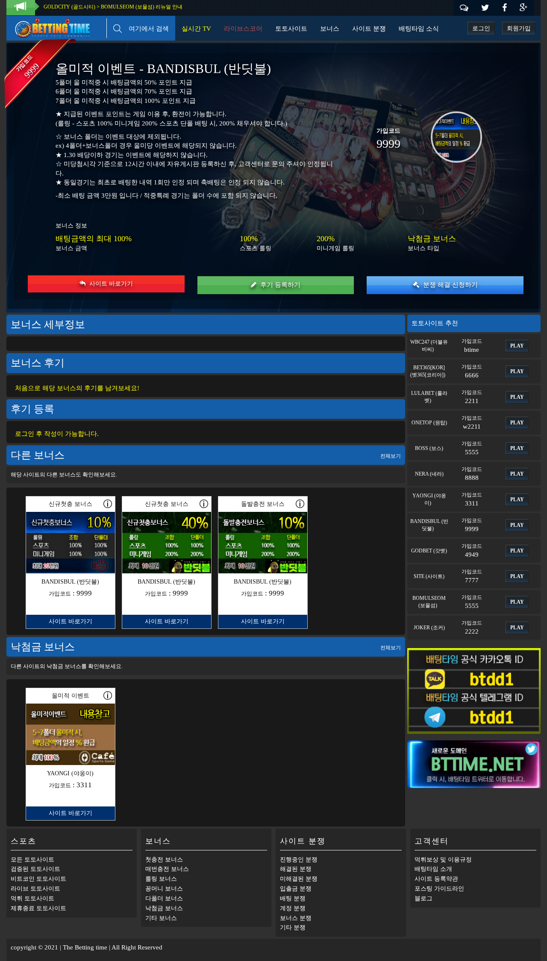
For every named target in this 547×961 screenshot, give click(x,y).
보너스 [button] (329, 28)
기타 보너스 (161, 918)
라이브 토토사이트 (35, 888)
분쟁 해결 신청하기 (449, 284)
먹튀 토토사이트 (32, 898)
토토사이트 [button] (291, 28)
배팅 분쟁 (293, 898)
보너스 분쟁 (296, 918)
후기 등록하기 (279, 284)
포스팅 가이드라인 (439, 888)
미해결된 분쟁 (299, 879)
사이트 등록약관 (436, 879)
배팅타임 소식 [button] (419, 28)
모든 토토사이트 (32, 859)
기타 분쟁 (293, 927)
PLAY (517, 346)
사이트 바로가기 (110, 283)
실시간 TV (196, 28)
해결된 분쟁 (296, 869)
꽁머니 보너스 (164, 888)
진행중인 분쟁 (299, 859)
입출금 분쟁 (296, 888)
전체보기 (390, 456)
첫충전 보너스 (164, 859)
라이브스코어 (243, 28)
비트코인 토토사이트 (38, 879)
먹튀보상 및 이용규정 (443, 859)
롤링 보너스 (161, 879)
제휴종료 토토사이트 (38, 908)
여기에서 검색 (145, 28)
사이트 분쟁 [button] (369, 28)
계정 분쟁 (293, 908)
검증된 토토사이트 (35, 869)
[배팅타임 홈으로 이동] (56, 26)
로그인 (481, 28)
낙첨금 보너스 (164, 908)
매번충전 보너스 (167, 869)
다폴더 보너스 (164, 898)
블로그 (423, 898)
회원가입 (519, 28)
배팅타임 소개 (433, 869)
